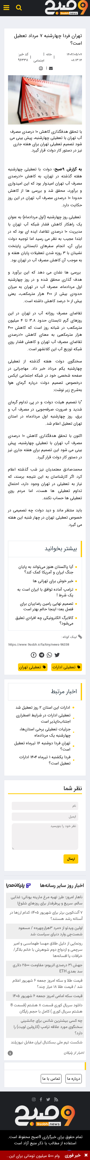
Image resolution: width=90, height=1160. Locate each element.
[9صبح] (66, 7)
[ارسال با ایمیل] (51, 68)
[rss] (56, 1100)
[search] (18, 7)
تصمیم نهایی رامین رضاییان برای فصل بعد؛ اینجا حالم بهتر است (46, 606)
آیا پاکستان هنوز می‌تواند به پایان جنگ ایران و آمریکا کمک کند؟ (45, 569)
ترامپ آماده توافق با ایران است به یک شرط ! (45, 592)
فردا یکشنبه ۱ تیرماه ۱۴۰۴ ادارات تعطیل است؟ (44, 760)
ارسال (71, 859)
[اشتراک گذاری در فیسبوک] (33, 655)
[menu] (6, 7)
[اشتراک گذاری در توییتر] (57, 655)
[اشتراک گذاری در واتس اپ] (49, 655)
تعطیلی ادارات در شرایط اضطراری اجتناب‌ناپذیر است (43, 718)
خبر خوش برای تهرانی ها (53, 581)
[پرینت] (41, 68)
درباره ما (73, 1079)
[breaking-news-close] (86, 1155)
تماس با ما (51, 1079)
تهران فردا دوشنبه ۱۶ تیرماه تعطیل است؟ (42, 746)
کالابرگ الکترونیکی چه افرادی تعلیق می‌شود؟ (44, 620)
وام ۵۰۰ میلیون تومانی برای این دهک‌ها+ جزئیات (34, 1156)
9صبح (35, 1137)
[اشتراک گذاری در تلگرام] (41, 655)
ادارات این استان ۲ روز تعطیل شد (43, 707)
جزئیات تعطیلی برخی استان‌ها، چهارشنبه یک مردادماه (45, 732)
